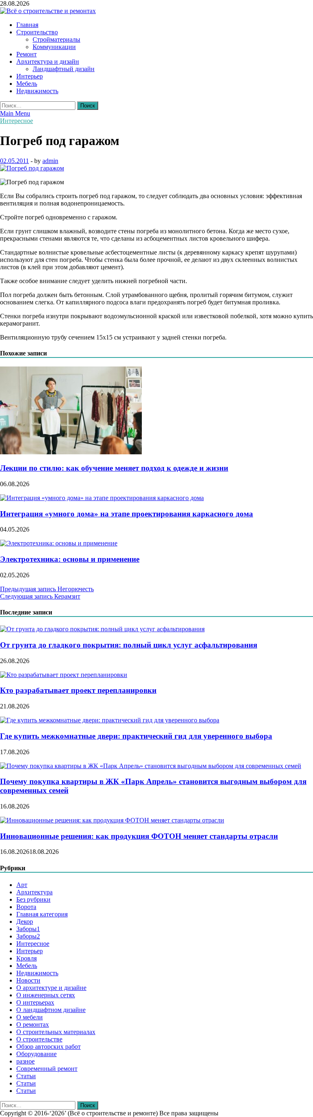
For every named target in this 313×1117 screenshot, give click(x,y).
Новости (28, 980)
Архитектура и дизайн (47, 61)
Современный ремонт (46, 1068)
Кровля (26, 958)
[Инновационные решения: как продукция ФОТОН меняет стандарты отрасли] (112, 820)
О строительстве (39, 1039)
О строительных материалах (55, 1031)
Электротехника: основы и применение (69, 559)
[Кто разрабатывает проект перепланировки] (63, 674)
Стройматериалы (56, 39)
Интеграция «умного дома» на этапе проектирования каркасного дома (126, 513)
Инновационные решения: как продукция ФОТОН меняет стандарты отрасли (139, 836)
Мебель (26, 83)
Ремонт (26, 54)
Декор (24, 921)
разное (25, 1061)
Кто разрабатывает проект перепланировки (78, 690)
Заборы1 (28, 928)
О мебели (29, 1017)
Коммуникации (54, 46)
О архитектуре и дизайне (51, 987)
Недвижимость (37, 90)
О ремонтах (32, 1024)
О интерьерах (35, 1002)
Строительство (37, 32)
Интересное (16, 120)
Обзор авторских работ (48, 1046)
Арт (21, 884)
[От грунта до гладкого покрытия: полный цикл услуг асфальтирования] (102, 629)
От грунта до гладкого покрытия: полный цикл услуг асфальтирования (128, 645)
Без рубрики (33, 899)
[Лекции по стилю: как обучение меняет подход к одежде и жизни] (71, 452)
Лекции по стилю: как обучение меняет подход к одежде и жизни (114, 468)
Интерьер (29, 76)
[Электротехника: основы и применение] (58, 543)
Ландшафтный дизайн (64, 68)
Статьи (26, 1075)
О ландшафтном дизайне (51, 1009)
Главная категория (42, 914)
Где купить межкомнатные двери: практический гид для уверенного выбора (136, 736)
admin (50, 160)
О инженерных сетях (45, 995)
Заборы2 (28, 936)
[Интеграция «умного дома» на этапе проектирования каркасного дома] (102, 497)
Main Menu (15, 113)
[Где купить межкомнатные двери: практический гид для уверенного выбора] (109, 720)
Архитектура (34, 892)
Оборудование (36, 1053)
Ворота (26, 906)
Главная (27, 24)
